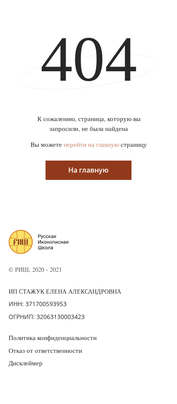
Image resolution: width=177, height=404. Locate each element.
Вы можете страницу (89, 144)
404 (88, 58)
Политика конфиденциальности (53, 337)
